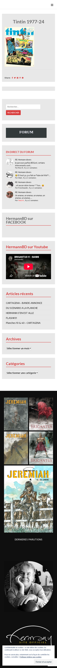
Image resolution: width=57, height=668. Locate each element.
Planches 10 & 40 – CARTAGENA (23, 322)
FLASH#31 (11, 317)
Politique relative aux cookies (30, 657)
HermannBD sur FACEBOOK (19, 220)
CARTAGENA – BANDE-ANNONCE (24, 302)
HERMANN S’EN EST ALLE (20, 312)
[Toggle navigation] (52, 5)
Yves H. (21, 200)
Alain (20, 178)
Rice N (20, 168)
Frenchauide (23, 188)
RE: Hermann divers (23, 160)
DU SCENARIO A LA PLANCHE (22, 307)
